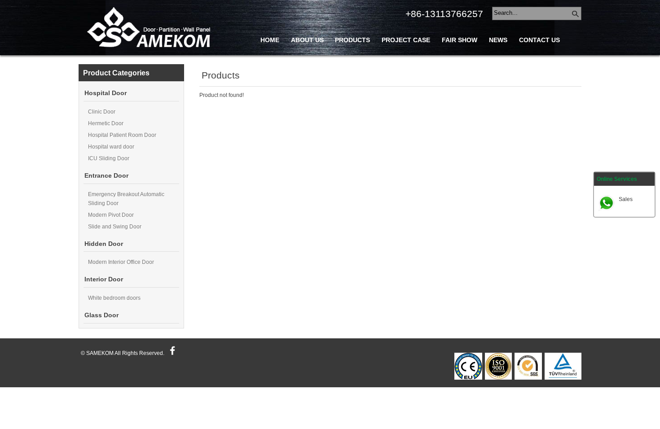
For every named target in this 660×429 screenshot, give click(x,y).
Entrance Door (106, 175)
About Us (307, 40)
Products (352, 40)
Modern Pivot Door (111, 215)
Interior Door (103, 279)
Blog (269, 60)
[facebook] (171, 353)
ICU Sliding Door (108, 158)
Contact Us (539, 40)
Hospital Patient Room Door (122, 135)
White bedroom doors (114, 298)
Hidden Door (103, 244)
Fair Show (459, 40)
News (498, 40)
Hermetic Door (105, 123)
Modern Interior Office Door (121, 262)
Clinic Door (101, 112)
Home (269, 40)
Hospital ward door (111, 147)
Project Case (406, 40)
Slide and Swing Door (114, 226)
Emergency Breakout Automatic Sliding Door (126, 198)
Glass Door (101, 315)
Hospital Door (105, 93)
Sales (626, 199)
